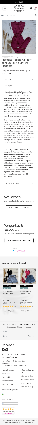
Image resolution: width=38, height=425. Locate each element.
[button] (17, 51)
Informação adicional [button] (12, 183)
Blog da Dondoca (8, 370)
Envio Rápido (19, 2)
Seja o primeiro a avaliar (19, 208)
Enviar (31, 336)
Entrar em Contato (27, 376)
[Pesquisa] (36, 15)
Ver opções (9, 311)
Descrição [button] (7, 79)
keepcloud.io (29, 422)
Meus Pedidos (6, 377)
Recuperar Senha (7, 384)
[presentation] (3, 37)
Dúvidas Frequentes (27, 380)
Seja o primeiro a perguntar (19, 240)
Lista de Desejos (7, 381)
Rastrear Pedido (26, 383)
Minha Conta (6, 373)
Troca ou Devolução (28, 387)
